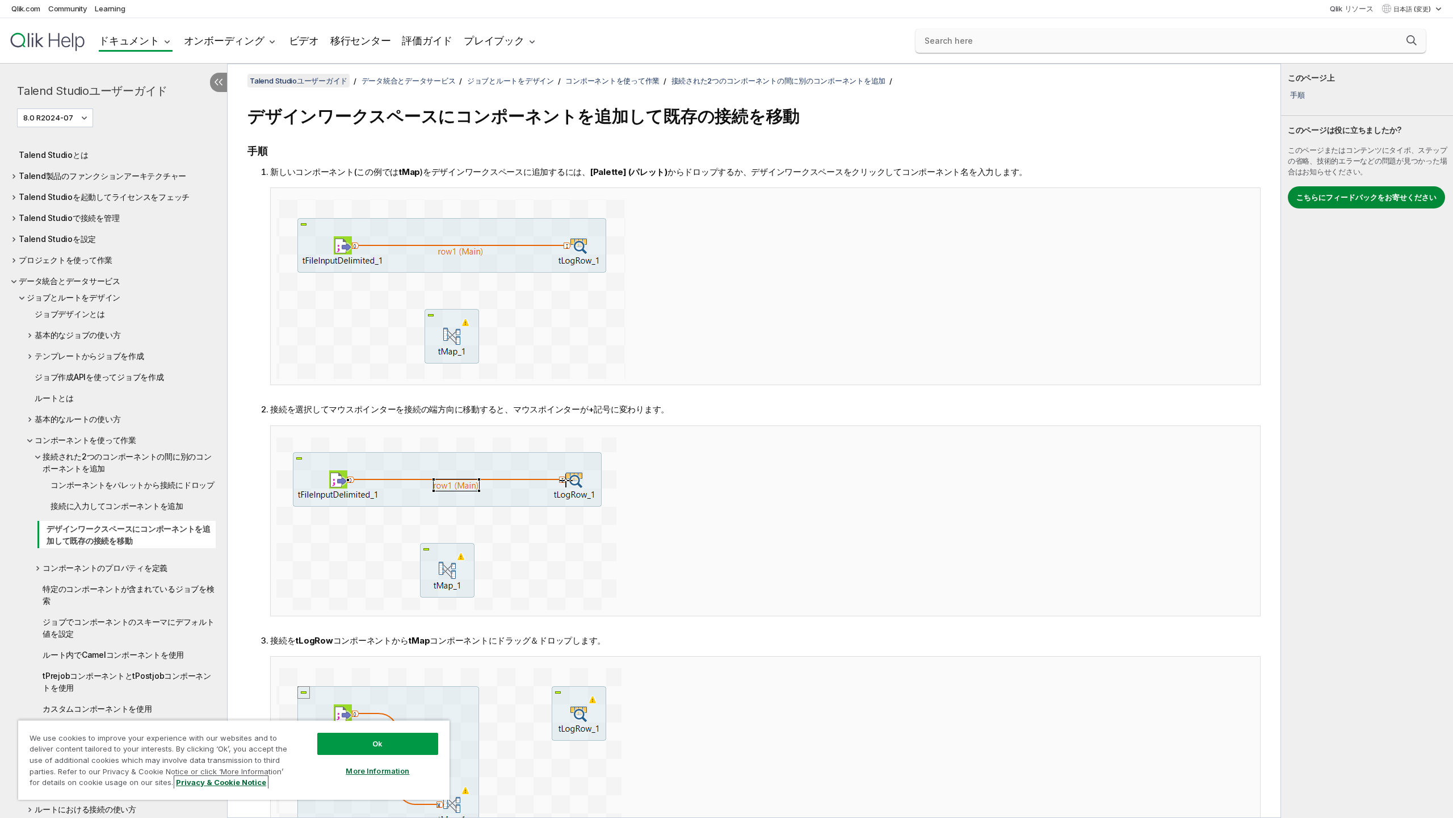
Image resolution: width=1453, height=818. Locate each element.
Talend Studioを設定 (57, 239)
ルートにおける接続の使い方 (85, 809)
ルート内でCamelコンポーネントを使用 (113, 655)
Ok (377, 743)
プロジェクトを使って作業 (65, 260)
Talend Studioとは (53, 155)
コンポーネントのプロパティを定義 (105, 568)
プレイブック (494, 41)
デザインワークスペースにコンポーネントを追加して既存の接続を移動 (129, 534)
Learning (110, 8)
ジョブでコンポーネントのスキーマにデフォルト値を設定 (129, 627)
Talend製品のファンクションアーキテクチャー (102, 176)
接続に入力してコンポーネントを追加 (117, 506)
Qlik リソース (1352, 8)
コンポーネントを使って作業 (85, 440)
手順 (1297, 94)
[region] (234, 760)
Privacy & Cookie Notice (221, 782)
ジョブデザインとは (70, 314)
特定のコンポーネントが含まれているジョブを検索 (129, 595)
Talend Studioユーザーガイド (92, 91)
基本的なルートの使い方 (77, 419)
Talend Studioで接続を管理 (69, 218)
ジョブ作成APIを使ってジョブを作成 (99, 377)
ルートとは (54, 398)
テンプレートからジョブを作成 (89, 356)
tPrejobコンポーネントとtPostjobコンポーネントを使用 (127, 681)
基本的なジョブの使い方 (77, 335)
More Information (377, 770)
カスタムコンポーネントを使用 (97, 708)
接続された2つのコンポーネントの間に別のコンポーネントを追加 (127, 462)
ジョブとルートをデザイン (73, 297)
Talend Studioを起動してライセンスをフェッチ (104, 197)
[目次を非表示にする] (218, 82)
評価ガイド (427, 41)
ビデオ (304, 41)
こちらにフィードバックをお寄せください (1366, 197)
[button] (1411, 40)
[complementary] (1367, 441)
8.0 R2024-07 (48, 117)
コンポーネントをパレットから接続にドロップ (133, 485)
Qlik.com (25, 8)
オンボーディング (224, 41)
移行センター (360, 41)
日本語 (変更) (1413, 9)
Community (67, 8)
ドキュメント (129, 41)
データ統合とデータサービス (69, 281)
